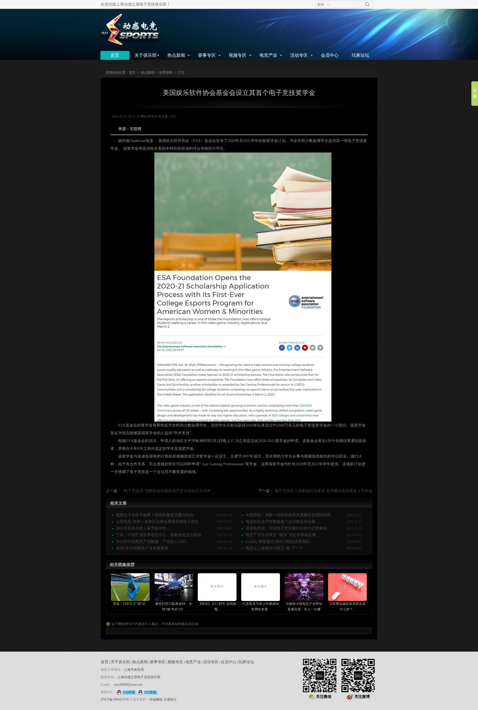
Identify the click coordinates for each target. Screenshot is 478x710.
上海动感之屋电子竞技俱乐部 (138, 677)
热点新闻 (176, 55)
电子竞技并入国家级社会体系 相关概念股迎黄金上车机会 (324, 491)
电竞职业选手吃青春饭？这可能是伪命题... (282, 522)
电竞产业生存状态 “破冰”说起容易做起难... (282, 535)
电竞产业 (268, 55)
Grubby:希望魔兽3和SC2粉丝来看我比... (279, 541)
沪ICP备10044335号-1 (116, 699)
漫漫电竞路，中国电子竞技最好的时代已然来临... (288, 528)
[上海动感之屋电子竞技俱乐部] (129, 29)
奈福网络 (156, 699)
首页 (114, 55)
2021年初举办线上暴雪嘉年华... (143, 528)
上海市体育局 (134, 670)
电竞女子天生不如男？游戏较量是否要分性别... (156, 515)
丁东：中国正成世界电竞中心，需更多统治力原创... (160, 535)
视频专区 (237, 55)
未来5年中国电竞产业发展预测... (144, 548)
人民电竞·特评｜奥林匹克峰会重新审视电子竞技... (159, 522)
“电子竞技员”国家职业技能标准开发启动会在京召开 (166, 491)
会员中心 (330, 55)
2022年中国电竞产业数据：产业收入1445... (152, 541)
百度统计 (170, 699)
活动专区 (299, 55)
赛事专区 (207, 55)
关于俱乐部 (145, 55)
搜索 (367, 4)
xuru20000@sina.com (127, 684)
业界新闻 (165, 72)
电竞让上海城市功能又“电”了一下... (276, 548)
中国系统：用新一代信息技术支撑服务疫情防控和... (290, 515)
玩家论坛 (360, 55)
